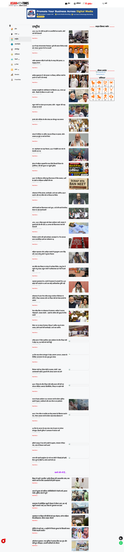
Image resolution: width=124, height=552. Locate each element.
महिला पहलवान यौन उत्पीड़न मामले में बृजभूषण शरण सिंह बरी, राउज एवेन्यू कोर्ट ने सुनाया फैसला (49, 253)
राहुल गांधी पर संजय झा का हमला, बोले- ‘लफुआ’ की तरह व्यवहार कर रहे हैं (48, 106)
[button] (103, 3)
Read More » (35, 38)
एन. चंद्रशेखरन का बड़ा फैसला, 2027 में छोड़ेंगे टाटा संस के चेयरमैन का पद (48, 150)
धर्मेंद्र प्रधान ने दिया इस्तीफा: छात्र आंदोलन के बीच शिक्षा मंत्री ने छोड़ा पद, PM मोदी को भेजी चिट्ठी (49, 341)
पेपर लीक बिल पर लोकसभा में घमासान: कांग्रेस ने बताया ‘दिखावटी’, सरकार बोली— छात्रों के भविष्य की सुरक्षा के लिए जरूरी (49, 313)
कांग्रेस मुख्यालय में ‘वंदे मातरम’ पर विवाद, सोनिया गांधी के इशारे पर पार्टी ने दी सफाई (48, 76)
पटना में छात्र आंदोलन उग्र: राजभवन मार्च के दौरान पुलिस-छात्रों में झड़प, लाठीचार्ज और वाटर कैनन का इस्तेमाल (48, 400)
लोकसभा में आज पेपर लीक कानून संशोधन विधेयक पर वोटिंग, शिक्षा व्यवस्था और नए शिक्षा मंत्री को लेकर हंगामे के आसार (49, 298)
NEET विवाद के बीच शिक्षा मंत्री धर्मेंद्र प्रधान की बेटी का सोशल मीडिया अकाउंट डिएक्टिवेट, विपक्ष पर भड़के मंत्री (48, 385)
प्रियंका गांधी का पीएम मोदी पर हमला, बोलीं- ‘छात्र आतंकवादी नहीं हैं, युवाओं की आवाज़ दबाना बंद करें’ (47, 371)
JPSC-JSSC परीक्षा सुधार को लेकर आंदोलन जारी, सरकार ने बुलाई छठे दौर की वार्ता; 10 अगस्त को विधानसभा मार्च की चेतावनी (49, 224)
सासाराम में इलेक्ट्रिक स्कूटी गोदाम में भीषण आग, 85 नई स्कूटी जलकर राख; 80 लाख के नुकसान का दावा (49, 504)
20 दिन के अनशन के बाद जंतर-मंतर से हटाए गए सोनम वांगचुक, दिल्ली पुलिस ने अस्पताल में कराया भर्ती (47, 429)
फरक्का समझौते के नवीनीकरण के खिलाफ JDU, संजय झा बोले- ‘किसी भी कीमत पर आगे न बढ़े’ (48, 91)
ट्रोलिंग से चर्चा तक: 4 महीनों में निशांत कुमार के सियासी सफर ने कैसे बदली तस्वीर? (51, 529)
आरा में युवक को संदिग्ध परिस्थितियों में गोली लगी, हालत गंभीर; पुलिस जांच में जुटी (49, 492)
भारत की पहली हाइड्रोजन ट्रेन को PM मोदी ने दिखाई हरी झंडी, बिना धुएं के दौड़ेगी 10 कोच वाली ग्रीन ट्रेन (49, 459)
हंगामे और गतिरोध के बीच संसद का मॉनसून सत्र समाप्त (48, 119)
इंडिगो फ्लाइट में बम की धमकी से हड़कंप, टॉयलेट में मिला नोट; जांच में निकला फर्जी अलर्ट (48, 444)
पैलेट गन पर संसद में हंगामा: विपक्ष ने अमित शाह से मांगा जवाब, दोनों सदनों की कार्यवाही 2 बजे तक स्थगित (48, 326)
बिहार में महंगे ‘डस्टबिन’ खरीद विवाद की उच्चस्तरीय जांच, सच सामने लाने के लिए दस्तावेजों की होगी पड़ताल (51, 479)
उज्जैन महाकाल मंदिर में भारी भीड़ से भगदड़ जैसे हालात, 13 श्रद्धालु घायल (48, 62)
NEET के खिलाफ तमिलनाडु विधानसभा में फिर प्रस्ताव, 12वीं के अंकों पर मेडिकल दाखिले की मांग (49, 179)
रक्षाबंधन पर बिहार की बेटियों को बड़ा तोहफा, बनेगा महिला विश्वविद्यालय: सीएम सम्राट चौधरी (50, 517)
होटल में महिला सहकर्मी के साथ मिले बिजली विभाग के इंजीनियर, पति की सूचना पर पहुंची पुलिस (47, 165)
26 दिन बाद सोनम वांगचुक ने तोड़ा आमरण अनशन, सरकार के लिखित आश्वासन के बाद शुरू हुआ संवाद (49, 356)
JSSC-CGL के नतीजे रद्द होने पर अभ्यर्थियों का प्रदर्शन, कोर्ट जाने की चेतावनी (48, 32)
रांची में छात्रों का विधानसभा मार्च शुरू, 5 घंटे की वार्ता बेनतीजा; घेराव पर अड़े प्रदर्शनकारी (49, 209)
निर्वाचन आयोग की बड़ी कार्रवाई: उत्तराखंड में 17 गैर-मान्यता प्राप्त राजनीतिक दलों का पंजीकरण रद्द (49, 238)
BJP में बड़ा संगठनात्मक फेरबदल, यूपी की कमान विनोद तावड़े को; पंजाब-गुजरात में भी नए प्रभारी (49, 47)
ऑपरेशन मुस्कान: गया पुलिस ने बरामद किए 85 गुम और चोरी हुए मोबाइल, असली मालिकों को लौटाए (49, 542)
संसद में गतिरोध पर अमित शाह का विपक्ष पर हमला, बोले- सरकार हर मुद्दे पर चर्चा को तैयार (48, 135)
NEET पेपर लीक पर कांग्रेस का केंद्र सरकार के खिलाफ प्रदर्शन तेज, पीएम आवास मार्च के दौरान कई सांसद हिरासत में (49, 415)
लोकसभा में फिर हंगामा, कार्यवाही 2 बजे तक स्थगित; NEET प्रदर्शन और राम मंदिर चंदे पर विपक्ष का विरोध (49, 194)
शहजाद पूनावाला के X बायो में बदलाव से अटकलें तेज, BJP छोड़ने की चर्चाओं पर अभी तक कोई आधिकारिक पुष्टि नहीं (49, 282)
